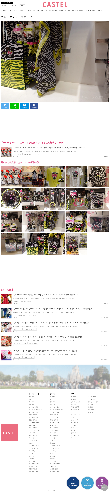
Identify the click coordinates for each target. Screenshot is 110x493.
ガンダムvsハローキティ (20, 315)
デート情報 (32, 461)
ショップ (31, 453)
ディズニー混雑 (33, 407)
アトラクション (33, 412)
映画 (72, 427)
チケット (31, 404)
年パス (73, 438)
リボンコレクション (28, 357)
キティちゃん (17, 154)
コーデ (73, 412)
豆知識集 (31, 458)
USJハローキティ (28, 154)
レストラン (32, 425)
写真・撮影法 (33, 427)
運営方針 (90, 412)
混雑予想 (73, 399)
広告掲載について (93, 409)
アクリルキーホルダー (26, 301)
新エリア (31, 443)
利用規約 (90, 407)
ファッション (33, 440)
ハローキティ (17, 329)
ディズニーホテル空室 (35, 409)
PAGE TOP (104, 487)
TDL (30, 399)
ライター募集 (92, 399)
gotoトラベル (33, 466)
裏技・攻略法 (33, 415)
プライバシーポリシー (94, 402)
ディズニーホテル (34, 445)
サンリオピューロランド (29, 329)
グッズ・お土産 (33, 448)
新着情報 (31, 397)
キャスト (31, 438)
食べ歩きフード (33, 471)
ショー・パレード (34, 422)
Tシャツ (37, 154)
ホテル (73, 430)
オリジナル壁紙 (33, 315)
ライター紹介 (92, 397)
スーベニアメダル (34, 464)
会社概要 (90, 404)
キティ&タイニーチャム (20, 343)
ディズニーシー (33, 402)
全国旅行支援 (33, 469)
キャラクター (33, 451)
